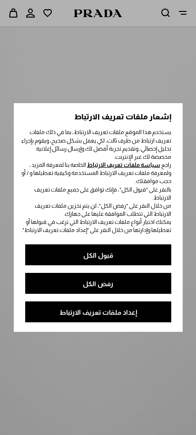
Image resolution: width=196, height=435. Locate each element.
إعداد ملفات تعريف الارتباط (98, 312)
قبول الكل (98, 255)
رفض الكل (98, 284)
